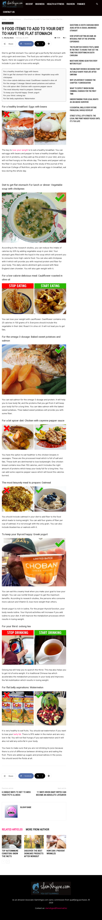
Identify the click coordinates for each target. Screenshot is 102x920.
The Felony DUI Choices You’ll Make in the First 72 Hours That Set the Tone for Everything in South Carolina (84, 51)
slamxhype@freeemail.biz (56, 908)
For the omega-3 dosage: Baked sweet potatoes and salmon (29, 83)
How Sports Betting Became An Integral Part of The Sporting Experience (83, 39)
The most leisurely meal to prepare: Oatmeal (22, 89)
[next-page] (7, 861)
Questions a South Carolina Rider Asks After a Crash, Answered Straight (84, 28)
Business (39, 4)
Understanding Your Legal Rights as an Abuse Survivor (84, 100)
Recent (29, 4)
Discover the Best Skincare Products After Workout (33, 853)
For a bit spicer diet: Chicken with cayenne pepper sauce (27, 86)
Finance (81, 4)
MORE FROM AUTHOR (37, 829)
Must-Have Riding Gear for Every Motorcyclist (83, 62)
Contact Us (9, 12)
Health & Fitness (55, 4)
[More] (49, 43)
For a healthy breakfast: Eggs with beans (20, 71)
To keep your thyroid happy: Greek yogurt (21, 92)
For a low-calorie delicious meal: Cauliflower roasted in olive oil (30, 80)
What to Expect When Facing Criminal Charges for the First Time (83, 91)
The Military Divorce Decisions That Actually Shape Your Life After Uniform (85, 72)
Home (4, 19)
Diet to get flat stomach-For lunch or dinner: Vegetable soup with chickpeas (31, 75)
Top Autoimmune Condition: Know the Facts (10, 853)
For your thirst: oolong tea (14, 95)
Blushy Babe (9, 38)
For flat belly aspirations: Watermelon (19, 98)
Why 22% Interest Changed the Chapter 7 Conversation (83, 81)
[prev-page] (3, 861)
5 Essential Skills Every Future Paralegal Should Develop (83, 108)
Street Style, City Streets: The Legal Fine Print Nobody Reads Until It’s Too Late (85, 118)
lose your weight (20, 150)
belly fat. (18, 734)
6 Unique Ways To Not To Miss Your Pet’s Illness (16, 793)
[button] (97, 4)
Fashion (71, 4)
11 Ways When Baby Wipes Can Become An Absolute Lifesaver (51, 793)
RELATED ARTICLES (12, 829)
